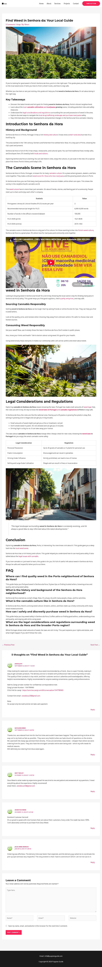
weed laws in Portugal (48, 410)
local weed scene (22, 548)
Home (41, 3)
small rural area (75, 135)
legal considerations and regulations (36, 112)
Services (57, 3)
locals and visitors (41, 153)
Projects (67, 3)
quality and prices (67, 298)
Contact (76, 3)
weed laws (86, 434)
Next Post (95, 645)
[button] (91, 3)
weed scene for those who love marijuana (48, 176)
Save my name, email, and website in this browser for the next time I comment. (37, 926)
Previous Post (8, 645)
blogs (18, 24)
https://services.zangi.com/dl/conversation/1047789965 (42, 690)
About (49, 3)
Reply (93, 709)
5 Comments (10, 24)
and (67, 410)
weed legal (88, 407)
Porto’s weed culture (86, 230)
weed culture (14, 189)
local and (39, 107)
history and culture (51, 135)
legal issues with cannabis (28, 556)
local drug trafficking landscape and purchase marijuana (60, 115)
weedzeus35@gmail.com (31, 696)
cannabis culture (55, 173)
